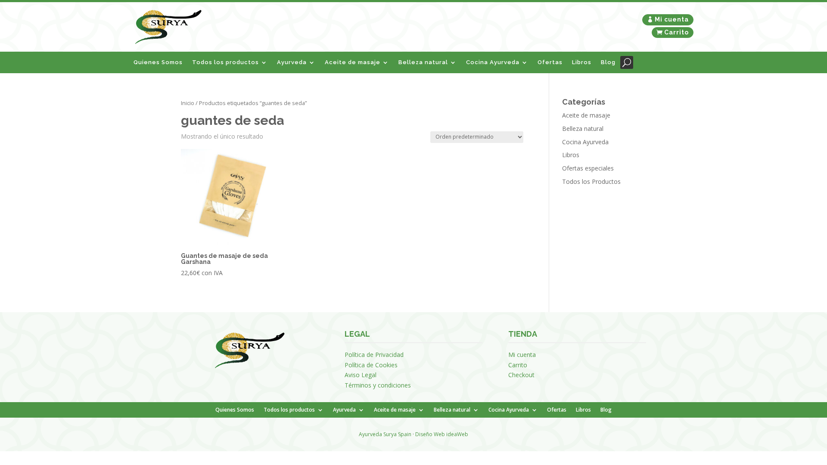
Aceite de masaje (352, 62)
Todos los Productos (591, 181)
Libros (581, 62)
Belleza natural (423, 62)
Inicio (187, 103)
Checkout (521, 375)
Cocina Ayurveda (492, 62)
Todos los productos (225, 62)
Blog (608, 62)
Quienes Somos (158, 62)
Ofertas (550, 62)
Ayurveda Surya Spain (385, 434)
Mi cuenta (672, 19)
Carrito (676, 32)
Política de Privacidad (374, 354)
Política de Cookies (371, 365)
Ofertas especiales (588, 168)
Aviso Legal (360, 375)
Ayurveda (292, 62)
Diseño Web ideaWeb (441, 434)
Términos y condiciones (378, 385)
